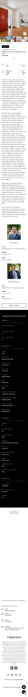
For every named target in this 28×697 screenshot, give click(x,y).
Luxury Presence (18, 679)
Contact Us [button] (14, 589)
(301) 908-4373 (6, 254)
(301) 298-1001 (8, 622)
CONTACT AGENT (14, 305)
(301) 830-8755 (8, 615)
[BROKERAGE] (16, 674)
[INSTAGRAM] (8, 674)
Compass (15, 643)
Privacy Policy (20, 687)
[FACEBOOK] (19, 674)
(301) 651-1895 (6, 293)
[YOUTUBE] (12, 674)
